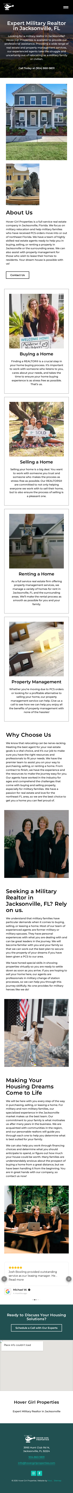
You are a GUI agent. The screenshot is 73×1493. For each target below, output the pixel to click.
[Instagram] (33, 1473)
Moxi (50, 1480)
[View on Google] (7, 1291)
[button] (66, 7)
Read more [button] (16, 1279)
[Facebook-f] (39, 1473)
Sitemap (57, 1480)
